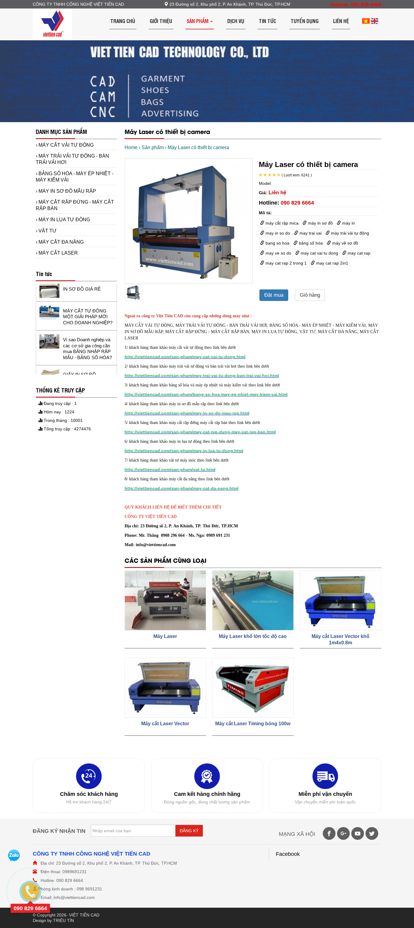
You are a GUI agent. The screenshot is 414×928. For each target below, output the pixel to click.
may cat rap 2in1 (331, 263)
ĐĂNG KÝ (189, 830)
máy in (348, 223)
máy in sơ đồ (320, 223)
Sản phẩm (198, 20)
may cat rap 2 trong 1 (285, 263)
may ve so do (277, 253)
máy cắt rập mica (281, 223)
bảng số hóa (310, 243)
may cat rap (358, 253)
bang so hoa (276, 243)
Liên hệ (341, 20)
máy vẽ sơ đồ (344, 243)
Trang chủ (122, 20)
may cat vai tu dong (318, 253)
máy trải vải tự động (349, 233)
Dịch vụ (235, 20)
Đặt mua (273, 295)
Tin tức (267, 20)
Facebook (288, 854)
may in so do (277, 233)
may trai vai (310, 233)
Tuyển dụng (305, 20)
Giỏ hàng (310, 295)
